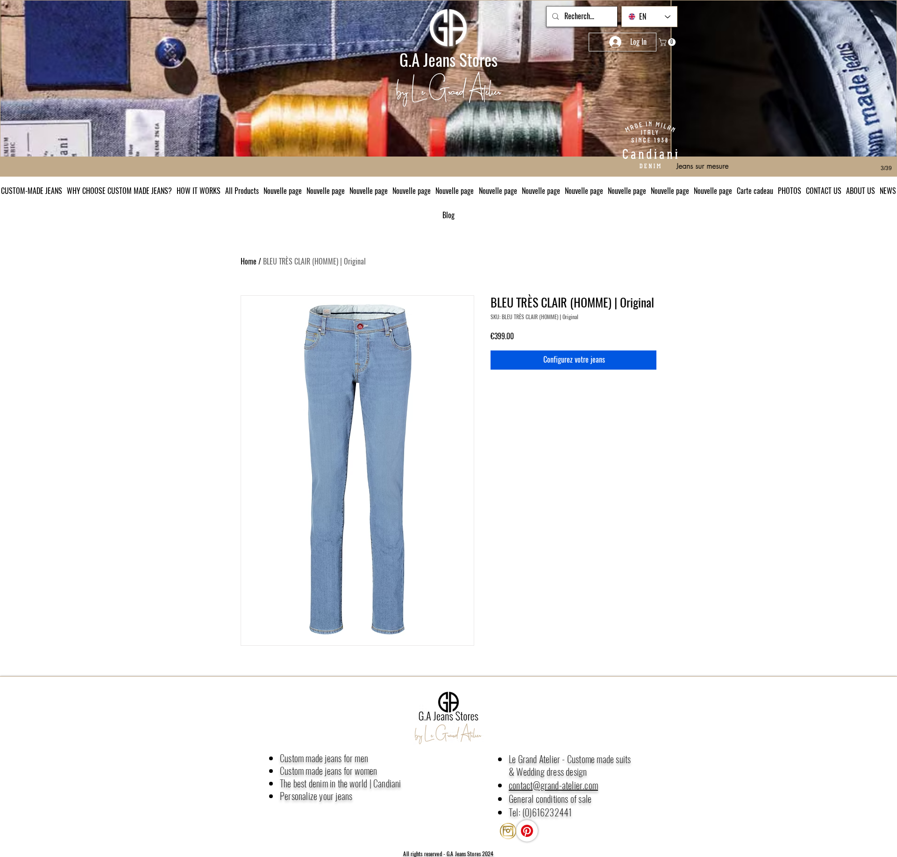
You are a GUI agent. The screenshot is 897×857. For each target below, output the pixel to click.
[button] (888, 190)
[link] (668, 42)
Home (248, 261)
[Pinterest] (527, 831)
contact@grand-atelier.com (553, 785)
